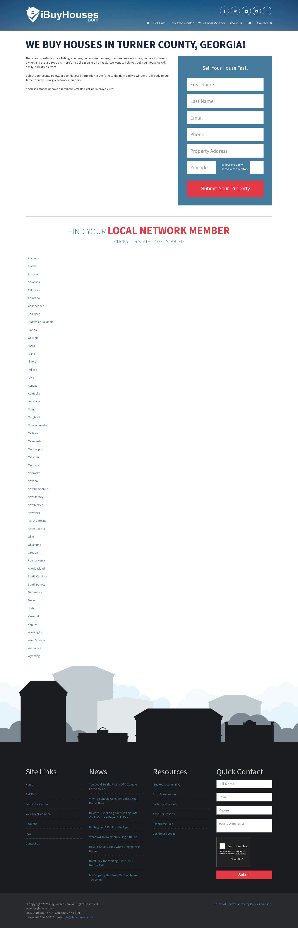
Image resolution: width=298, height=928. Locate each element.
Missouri (33, 457)
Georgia (33, 338)
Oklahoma (34, 545)
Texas (31, 600)
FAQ (250, 23)
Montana (33, 465)
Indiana (32, 370)
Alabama (33, 258)
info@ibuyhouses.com (78, 917)
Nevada (33, 481)
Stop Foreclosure (164, 794)
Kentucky (34, 393)
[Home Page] (62, 14)
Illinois (32, 361)
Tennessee (35, 592)
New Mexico (35, 505)
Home (29, 784)
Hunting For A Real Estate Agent (109, 827)
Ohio (31, 537)
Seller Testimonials (165, 804)
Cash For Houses (164, 814)
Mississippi (35, 449)
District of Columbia (40, 322)
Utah (31, 608)
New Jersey (35, 497)
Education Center (182, 23)
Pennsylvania (36, 560)
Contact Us (264, 23)
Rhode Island (36, 568)
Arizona (33, 274)
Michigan (33, 433)
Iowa (31, 377)
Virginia (32, 624)
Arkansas (34, 282)
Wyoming (34, 656)
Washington (35, 632)
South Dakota (36, 584)
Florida (32, 330)
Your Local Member (211, 23)
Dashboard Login (164, 834)
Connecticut (36, 306)
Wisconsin (34, 648)
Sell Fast (159, 23)
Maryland (34, 417)
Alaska (32, 266)
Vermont (33, 616)
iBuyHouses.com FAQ (166, 784)
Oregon (33, 552)
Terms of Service (225, 904)
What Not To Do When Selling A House (113, 837)
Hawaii (32, 346)
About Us (235, 23)
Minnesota (34, 441)
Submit (244, 874)
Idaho (31, 354)
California (34, 290)
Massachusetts (38, 425)
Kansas (32, 386)
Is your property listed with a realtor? (235, 167)
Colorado (34, 298)
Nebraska (34, 473)
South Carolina (37, 576)
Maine (32, 409)
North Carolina (37, 521)
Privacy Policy (249, 904)
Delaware (34, 314)
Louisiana (34, 401)
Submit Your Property (225, 188)
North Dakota (36, 529)
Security (266, 904)
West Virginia (36, 640)
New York (34, 513)
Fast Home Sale (163, 824)
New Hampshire (38, 489)
